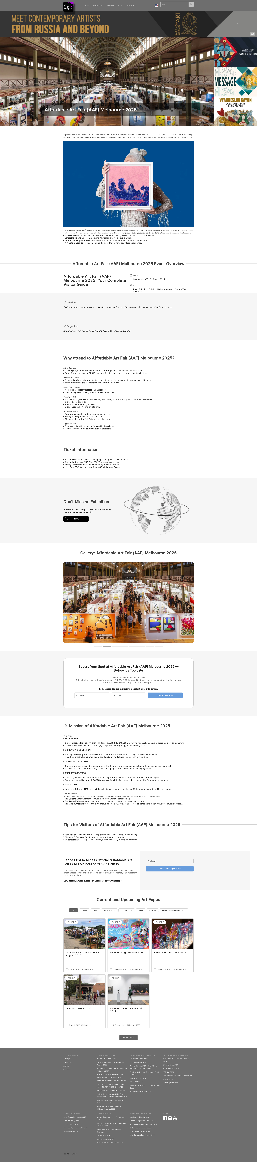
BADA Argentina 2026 (171, 1069)
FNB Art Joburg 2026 (71, 1121)
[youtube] (175, 1118)
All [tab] (73, 910)
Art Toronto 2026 (136, 1082)
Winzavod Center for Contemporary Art (111, 1081)
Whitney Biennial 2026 (138, 1062)
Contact (130, 5)
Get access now (165, 695)
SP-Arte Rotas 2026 (170, 1065)
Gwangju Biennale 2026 (105, 1139)
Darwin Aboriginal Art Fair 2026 (141, 1121)
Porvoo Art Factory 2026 (106, 1059)
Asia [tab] (95, 910)
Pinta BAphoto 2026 (170, 1083)
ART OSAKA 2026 (103, 1136)
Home (87, 5)
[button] (157, 5)
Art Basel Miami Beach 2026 (140, 1091)
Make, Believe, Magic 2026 (140, 1131)
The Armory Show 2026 (139, 1059)
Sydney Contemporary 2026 (140, 1128)
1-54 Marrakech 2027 (71, 1131)
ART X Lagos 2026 (70, 1124)
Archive (110, 5)
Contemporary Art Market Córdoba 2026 (178, 1076)
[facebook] (165, 1118)
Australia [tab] (152, 910)
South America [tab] (126, 910)
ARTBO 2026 (168, 1079)
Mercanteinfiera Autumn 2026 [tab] (174, 910)
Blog (120, 5)
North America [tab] (109, 910)
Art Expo (66, 1059)
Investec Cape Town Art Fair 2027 (76, 1128)
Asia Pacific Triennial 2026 (139, 1117)
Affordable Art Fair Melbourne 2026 (143, 1124)
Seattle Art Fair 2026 (138, 1078)
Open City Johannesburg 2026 (74, 1117)
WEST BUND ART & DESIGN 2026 (110, 1143)
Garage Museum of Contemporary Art (111, 1090)
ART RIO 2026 (168, 1072)
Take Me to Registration (169, 868)
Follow (76, 519)
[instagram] (170, 1118)
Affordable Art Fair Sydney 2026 (142, 1135)
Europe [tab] (84, 910)
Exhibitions (98, 5)
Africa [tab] (141, 910)
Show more (128, 1037)
